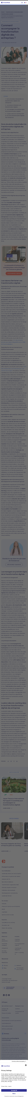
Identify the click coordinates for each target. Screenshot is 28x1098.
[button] (22, 3)
